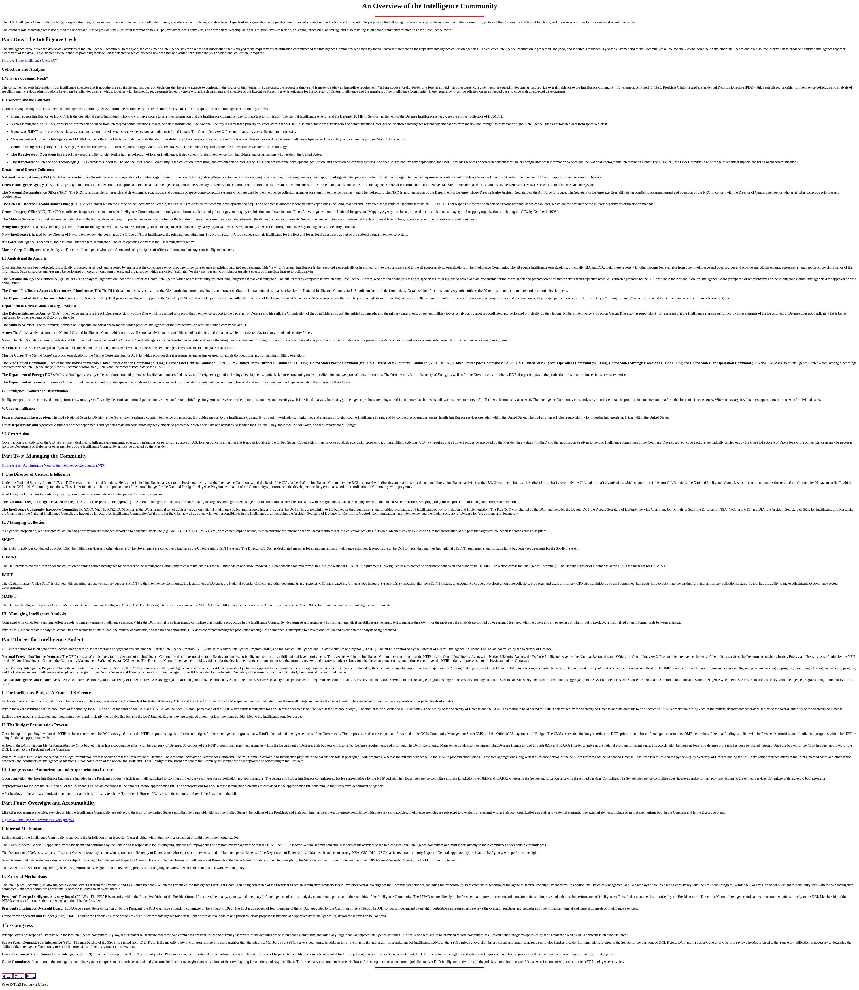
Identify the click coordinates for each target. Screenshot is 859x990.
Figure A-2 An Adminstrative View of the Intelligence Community (53, 465)
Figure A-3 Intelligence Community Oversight (38, 820)
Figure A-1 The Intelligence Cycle (30, 60)
